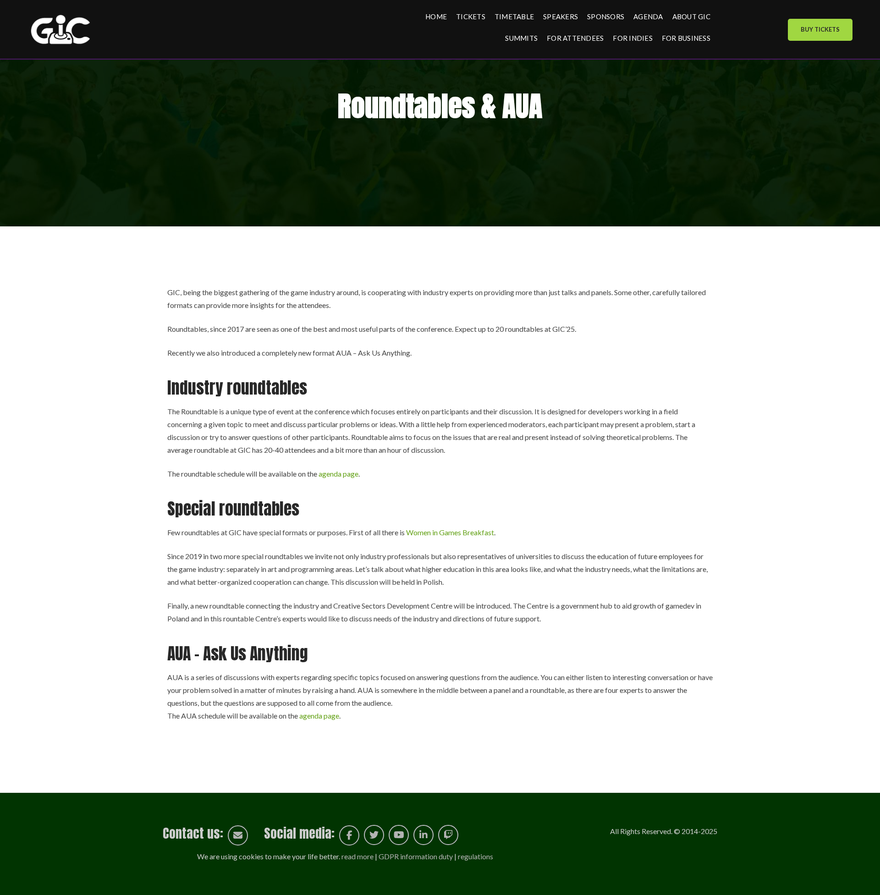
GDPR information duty (416, 856)
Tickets (470, 16)
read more (357, 856)
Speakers (560, 16)
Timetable (514, 16)
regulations (475, 856)
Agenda (648, 16)
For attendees (575, 38)
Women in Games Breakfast (450, 532)
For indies (633, 38)
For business (686, 38)
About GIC (691, 16)
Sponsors (605, 16)
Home (436, 16)
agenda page (338, 473)
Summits (521, 38)
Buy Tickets (820, 29)
